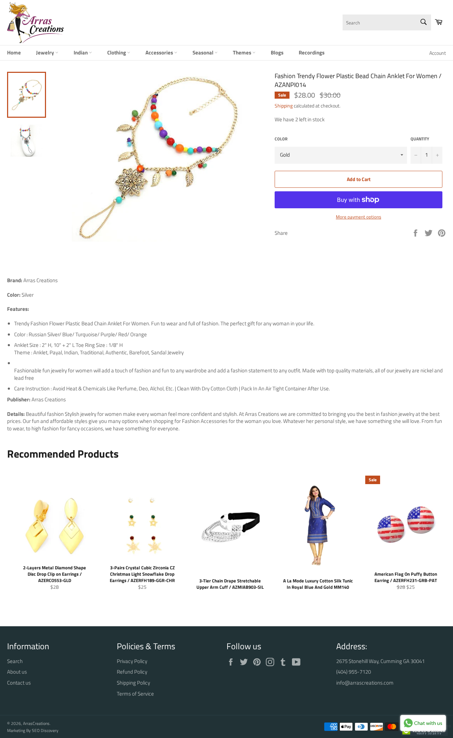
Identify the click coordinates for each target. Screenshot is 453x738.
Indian (81, 52)
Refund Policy (132, 672)
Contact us (19, 683)
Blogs (277, 52)
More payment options (358, 217)
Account (437, 53)
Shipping (284, 105)
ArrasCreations (36, 723)
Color (281, 139)
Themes (242, 52)
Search (15, 661)
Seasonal (203, 52)
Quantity (420, 139)
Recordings (312, 52)
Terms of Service (135, 694)
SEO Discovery (45, 730)
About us (17, 672)
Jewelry (45, 52)
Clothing (117, 52)
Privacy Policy (132, 661)
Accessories (159, 52)
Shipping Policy (133, 683)
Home (14, 52)
